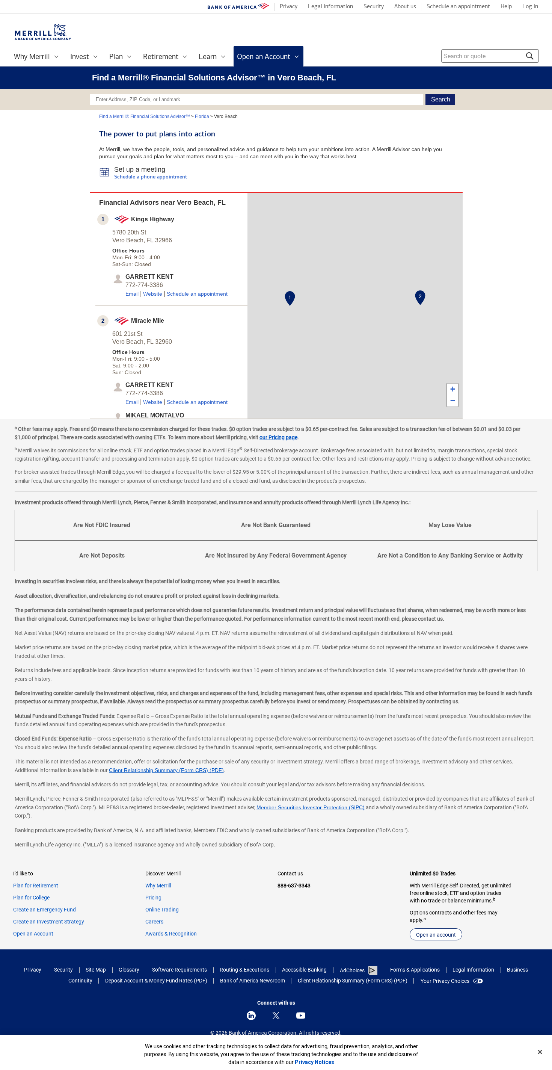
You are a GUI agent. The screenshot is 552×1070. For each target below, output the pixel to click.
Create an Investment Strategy (48, 922)
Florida (202, 116)
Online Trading (162, 910)
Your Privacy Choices (445, 981)
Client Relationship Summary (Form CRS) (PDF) (166, 770)
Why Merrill (158, 886)
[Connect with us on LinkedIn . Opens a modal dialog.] (251, 1015)
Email (132, 294)
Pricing (153, 898)
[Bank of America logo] (238, 7)
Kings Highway (152, 219)
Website (152, 294)
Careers (154, 922)
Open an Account (33, 934)
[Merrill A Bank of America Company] (43, 32)
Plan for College (31, 898)
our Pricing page (278, 437)
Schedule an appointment (197, 294)
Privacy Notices (314, 1062)
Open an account (436, 935)
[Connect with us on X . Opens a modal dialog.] (276, 1015)
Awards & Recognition (171, 934)
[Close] (540, 1052)
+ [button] (452, 389)
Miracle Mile (147, 320)
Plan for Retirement (35, 886)
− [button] (452, 400)
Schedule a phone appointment (150, 177)
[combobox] (490, 56)
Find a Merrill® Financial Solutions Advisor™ (144, 116)
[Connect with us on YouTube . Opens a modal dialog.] (300, 1015)
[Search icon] (530, 56)
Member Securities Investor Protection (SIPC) (310, 807)
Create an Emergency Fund (44, 910)
